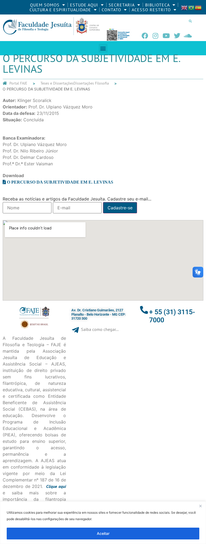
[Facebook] (144, 35)
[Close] (200, 506)
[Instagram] (155, 35)
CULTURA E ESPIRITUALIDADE (60, 9)
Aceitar (103, 533)
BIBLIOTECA (157, 4)
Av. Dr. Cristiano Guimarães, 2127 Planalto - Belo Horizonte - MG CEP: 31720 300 (98, 314)
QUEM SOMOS (45, 4)
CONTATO (111, 9)
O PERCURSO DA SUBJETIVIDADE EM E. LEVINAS (60, 182)
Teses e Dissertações (57, 83)
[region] (103, 522)
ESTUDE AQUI (84, 4)
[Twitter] (177, 35)
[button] (190, 21)
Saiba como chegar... (100, 329)
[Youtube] (166, 35)
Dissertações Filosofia (91, 83)
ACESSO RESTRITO (151, 9)
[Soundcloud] (187, 35)
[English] (184, 7)
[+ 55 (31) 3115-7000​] (144, 310)
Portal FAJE (18, 83)
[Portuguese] (191, 7)
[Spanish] (198, 7)
